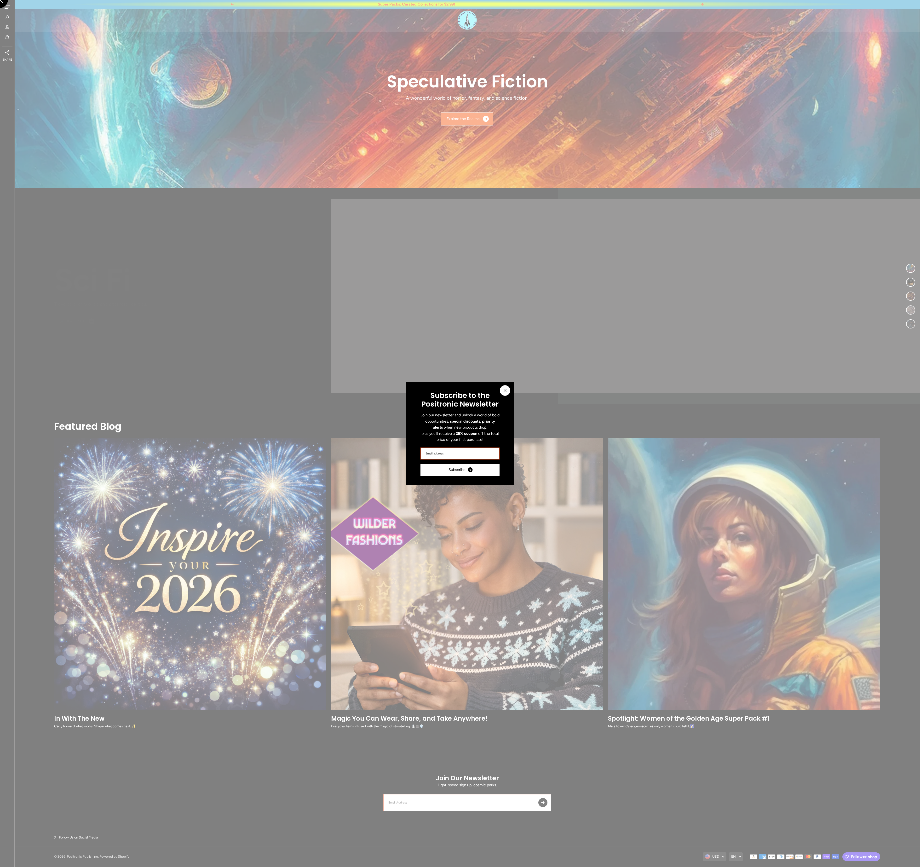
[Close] (505, 390)
